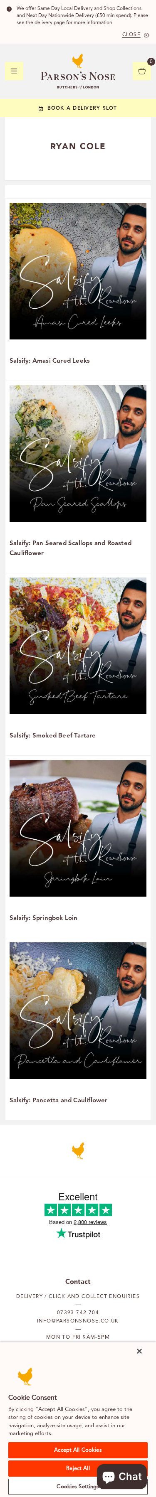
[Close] (139, 1351)
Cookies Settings (78, 1487)
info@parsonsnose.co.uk (78, 1321)
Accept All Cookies (78, 1450)
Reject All (77, 1468)
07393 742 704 (78, 1312)
